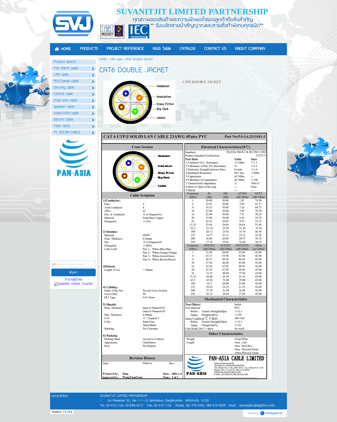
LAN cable (116, 59)
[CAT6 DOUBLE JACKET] (139, 101)
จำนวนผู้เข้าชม (73, 279)
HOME (102, 59)
